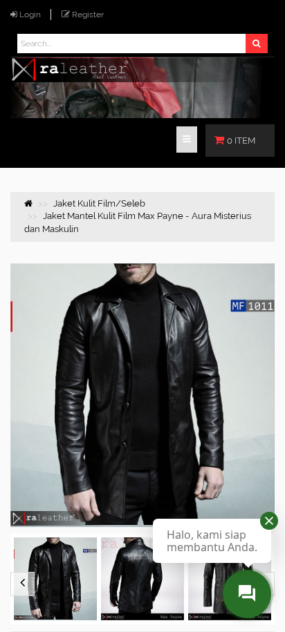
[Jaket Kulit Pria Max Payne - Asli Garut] (55, 579)
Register (88, 14)
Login (30, 14)
